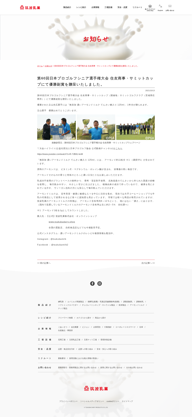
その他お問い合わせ (134, 367)
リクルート (137, 7)
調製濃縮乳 (127, 302)
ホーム (40, 66)
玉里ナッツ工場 (90, 340)
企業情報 (95, 7)
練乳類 (61, 302)
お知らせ (48, 66)
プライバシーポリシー (68, 401)
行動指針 (108, 327)
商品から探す (100, 318)
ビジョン (85, 327)
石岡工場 (61, 340)
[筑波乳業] (30, 7)
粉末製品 (122, 305)
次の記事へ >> (148, 263)
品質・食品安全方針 (66, 349)
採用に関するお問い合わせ (111, 367)
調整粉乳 (140, 302)
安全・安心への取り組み (107, 349)
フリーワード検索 (65, 318)
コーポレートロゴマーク (125, 327)
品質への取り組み (85, 349)
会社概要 (74, 327)
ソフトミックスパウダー (68, 305)
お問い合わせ (44, 367)
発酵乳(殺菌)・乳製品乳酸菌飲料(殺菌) (104, 302)
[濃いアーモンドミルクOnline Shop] (150, 7)
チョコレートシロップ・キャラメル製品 (98, 305)
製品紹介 (67, 7)
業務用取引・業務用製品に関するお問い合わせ (77, 367)
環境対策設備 (106, 340)
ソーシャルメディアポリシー (92, 401)
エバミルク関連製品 (75, 302)
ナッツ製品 (62, 308)
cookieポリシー (113, 401)
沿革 (141, 327)
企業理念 (97, 327)
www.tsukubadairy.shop (62, 222)
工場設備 (108, 7)
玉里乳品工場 (74, 340)
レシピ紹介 (81, 7)
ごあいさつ (62, 327)
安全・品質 (122, 7)
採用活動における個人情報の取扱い (83, 358)
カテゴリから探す (84, 318)
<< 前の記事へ (44, 263)
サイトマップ (127, 401)
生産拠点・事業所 (65, 330)
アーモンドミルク (137, 305)
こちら (119, 148)
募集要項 (61, 358)
